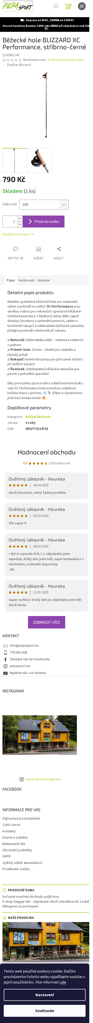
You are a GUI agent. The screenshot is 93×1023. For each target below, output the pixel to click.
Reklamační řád (13, 844)
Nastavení (44, 995)
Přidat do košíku (46, 221)
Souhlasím (44, 1011)
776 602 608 (18, 652)
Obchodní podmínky (17, 850)
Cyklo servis (11, 824)
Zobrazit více (46, 622)
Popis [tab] (11, 280)
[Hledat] (56, 6)
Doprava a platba (15, 837)
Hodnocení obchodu (47, 452)
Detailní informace (15, 234)
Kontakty (9, 831)
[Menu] (82, 6)
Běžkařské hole (38, 416)
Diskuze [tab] (44, 280)
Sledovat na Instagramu (43, 779)
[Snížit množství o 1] (20, 224)
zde (63, 982)
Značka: (19, 64)
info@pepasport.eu (24, 645)
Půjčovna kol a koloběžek (21, 818)
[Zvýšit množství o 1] (20, 219)
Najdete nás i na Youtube (28, 672)
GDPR (6, 856)
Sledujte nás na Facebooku (30, 659)
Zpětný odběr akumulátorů (22, 862)
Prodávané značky (16, 869)
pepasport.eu (20, 666)
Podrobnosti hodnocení (65, 60)
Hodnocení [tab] (26, 280)
